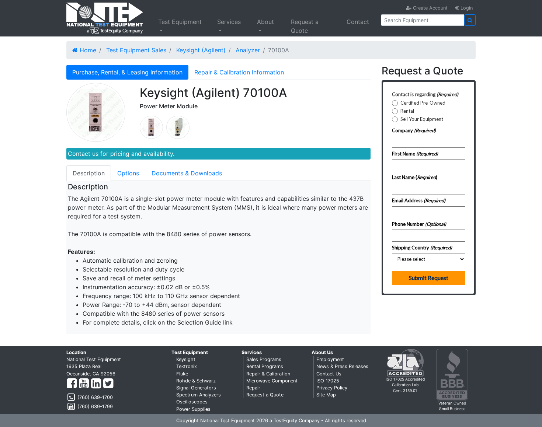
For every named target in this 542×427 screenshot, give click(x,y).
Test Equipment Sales (136, 50)
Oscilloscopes (192, 402)
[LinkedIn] (96, 383)
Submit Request (428, 277)
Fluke (182, 374)
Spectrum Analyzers (198, 395)
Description (89, 173)
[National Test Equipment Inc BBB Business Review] (452, 374)
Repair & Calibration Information (239, 72)
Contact (358, 21)
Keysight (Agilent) (201, 50)
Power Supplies (193, 409)
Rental (407, 111)
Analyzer (248, 50)
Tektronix (186, 366)
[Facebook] (71, 383)
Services (229, 21)
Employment (330, 359)
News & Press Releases (342, 366)
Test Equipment (180, 21)
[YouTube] (84, 383)
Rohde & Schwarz (196, 381)
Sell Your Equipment (421, 119)
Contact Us (328, 374)
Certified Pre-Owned (422, 103)
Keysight (185, 359)
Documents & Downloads (187, 173)
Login (466, 8)
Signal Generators (196, 388)
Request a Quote (305, 26)
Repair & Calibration (268, 374)
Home (87, 50)
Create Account (429, 8)
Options (128, 173)
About (265, 21)
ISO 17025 (327, 381)
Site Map (326, 395)
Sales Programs (263, 359)
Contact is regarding (425, 94)
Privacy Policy (331, 388)
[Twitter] (108, 383)
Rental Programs (264, 366)
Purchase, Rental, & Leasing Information (127, 72)
